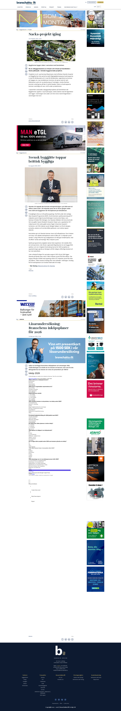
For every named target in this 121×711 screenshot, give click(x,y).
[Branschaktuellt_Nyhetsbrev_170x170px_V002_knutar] (95, 389)
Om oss (60, 677)
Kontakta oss (60, 679)
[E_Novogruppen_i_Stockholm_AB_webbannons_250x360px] (95, 186)
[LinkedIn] (62, 700)
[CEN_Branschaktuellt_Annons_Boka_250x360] (95, 552)
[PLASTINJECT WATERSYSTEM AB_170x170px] (95, 343)
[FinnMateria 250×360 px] (95, 579)
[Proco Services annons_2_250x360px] (95, 133)
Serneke (43, 689)
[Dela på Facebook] (26, 65)
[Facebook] (56, 700)
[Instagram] (59, 700)
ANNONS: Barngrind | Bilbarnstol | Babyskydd (43, 692)
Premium (28, 7)
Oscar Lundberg (32, 295)
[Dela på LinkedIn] (26, 71)
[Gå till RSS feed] (26, 74)
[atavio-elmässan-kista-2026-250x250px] (95, 427)
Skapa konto (96, 679)
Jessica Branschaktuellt (34, 121)
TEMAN (59, 7)
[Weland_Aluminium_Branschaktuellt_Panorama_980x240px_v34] (51, 308)
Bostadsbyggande (43, 685)
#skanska (31, 270)
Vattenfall (43, 687)
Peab (43, 683)
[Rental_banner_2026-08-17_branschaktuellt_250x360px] (95, 294)
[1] (95, 19)
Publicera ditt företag (78, 677)
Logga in (100, 2)
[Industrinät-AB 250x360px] (95, 80)
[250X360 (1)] (95, 366)
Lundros (59, 665)
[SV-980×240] (51, 19)
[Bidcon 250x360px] (95, 240)
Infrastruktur (25, 685)
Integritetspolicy (55, 703)
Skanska (43, 677)
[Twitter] (65, 700)
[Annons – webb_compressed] (95, 468)
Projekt (30, 29)
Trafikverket (42, 681)
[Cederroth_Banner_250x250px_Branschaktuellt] (95, 530)
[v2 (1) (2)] (95, 320)
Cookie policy (66, 703)
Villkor (61, 703)
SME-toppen (43, 695)
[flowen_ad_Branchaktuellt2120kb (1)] (95, 214)
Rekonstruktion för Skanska (46, 266)
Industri (25, 683)
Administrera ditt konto (96, 677)
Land (95, 6)
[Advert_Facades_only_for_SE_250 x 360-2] (95, 267)
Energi (25, 679)
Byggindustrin (23, 29)
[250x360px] (95, 160)
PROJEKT (51, 7)
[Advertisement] (51, 108)
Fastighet (25, 681)
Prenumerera (91, 2)
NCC (43, 679)
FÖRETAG (43, 7)
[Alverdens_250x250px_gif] (95, 38)
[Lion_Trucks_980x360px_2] (51, 138)
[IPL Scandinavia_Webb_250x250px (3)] (95, 491)
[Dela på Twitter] (26, 68)
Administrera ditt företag (78, 679)
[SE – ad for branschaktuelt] (95, 446)
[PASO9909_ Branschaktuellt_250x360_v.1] (95, 106)
